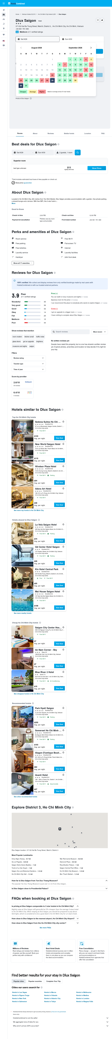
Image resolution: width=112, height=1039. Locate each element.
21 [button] (47, 75)
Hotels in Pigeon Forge (20, 995)
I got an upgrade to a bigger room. (66, 312)
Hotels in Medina (82, 995)
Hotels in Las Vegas (19, 992)
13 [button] (42, 70)
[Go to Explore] (4, 28)
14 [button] (47, 70)
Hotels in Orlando (50, 995)
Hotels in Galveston (19, 1001)
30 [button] (21, 85)
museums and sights (20, 346)
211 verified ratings (35, 32)
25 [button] (31, 80)
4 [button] (31, 64)
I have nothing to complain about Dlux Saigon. (70, 315)
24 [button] (26, 80)
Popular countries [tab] (35, 981)
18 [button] (31, 75)
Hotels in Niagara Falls (84, 1001)
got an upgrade (28, 341)
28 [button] (47, 80)
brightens (39, 341)
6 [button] (41, 64)
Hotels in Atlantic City (52, 998)
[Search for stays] (4, 14)
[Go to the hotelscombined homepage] (16, 3)
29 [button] (52, 80)
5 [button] (36, 64)
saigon (32, 346)
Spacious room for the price (64, 300)
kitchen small (29, 336)
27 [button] (42, 80)
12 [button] (37, 70)
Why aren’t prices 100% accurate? (26, 1026)
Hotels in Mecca (50, 992)
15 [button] (52, 70)
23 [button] (21, 80)
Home (17, 14)
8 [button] (52, 64)
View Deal (59, 438)
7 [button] (47, 64)
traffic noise (40, 336)
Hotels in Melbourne (83, 992)
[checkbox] (23, 383)
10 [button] (26, 70)
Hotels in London (82, 998)
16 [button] (21, 75)
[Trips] (4, 34)
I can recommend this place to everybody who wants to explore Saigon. (79, 303)
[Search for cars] (4, 19)
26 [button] (37, 80)
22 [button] (52, 75)
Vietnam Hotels (26, 14)
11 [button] (31, 70)
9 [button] (20, 70)
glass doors (17, 341)
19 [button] (37, 75)
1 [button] (52, 59)
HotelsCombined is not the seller (25, 1018)
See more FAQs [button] (45, 927)
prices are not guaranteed (58, 1011)
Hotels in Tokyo (50, 1001)
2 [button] (20, 64)
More (13, 203)
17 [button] (26, 75)
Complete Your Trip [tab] (53, 981)
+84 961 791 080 (22, 29)
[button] (3, 3)
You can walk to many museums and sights (69, 297)
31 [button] (26, 85)
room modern (17, 336)
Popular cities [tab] (19, 981)
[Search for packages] (4, 24)
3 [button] (26, 64)
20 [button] (42, 75)
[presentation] (31, 98)
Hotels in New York (19, 998)
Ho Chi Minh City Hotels (45, 14)
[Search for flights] (4, 10)
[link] (29, 510)
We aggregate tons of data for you (25, 1022)
